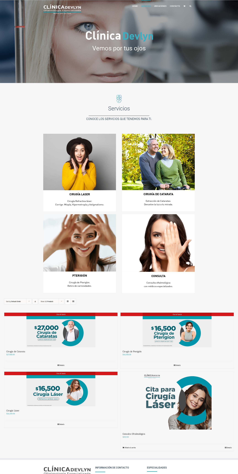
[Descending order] (35, 301)
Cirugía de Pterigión (132, 351)
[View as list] (73, 301)
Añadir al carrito (130, 448)
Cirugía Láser (12, 410)
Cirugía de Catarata (15, 351)
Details (61, 365)
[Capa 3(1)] (79, 162)
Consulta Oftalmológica (134, 434)
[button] (190, 6)
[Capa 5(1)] (79, 243)
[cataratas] (158, 162)
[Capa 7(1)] (158, 243)
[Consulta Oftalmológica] (177, 401)
